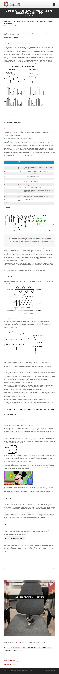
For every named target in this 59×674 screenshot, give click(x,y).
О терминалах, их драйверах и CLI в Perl (12, 661)
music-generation (8, 650)
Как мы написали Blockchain (10, 664)
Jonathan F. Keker (16, 25)
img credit (10, 114)
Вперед (53, 568)
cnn (24, 647)
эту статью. (37, 363)
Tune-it (17, 642)
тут (46, 531)
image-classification (32, 647)
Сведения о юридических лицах (12, 671)
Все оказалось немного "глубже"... (11, 658)
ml (49, 647)
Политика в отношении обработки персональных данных (21, 670)
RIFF (20, 135)
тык (4, 128)
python (21, 650)
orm (15, 650)
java (40, 647)
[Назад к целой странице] (2, 21)
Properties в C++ (7, 663)
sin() (36, 399)
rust (5, 647)
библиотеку (32, 491)
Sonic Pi (39, 547)
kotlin (45, 647)
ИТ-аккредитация (23, 671)
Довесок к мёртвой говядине (10, 660)
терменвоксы (29, 389)
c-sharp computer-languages (15, 647)
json (13, 438)
